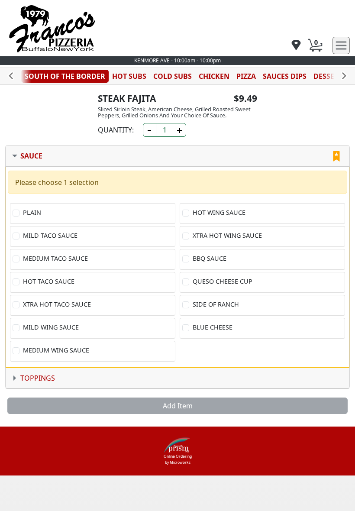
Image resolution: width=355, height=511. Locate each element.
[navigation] (296, 45)
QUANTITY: (116, 130)
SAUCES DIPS (285, 76)
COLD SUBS (172, 76)
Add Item (178, 406)
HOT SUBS (129, 76)
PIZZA (246, 76)
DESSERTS (330, 76)
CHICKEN (214, 76)
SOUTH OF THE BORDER (65, 76)
